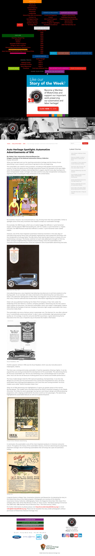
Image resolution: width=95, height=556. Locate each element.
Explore (18, 35)
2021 (41, 42)
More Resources (26, 66)
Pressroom (32, 6)
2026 (41, 32)
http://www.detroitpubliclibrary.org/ (47, 507)
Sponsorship (69, 21)
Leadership (32, 13)
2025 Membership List (69, 24)
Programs (50, 21)
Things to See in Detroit (18, 45)
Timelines (26, 68)
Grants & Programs (50, 12)
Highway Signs (63, 53)
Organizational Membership (69, 19)
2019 (41, 43)
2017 (41, 49)
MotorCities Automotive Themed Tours (18, 47)
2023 (41, 38)
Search (53, 53)
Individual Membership (68, 17)
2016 (41, 51)
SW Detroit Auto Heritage (59, 68)
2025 (41, 34)
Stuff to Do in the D (78, 68)
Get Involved (69, 23)
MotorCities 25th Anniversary (32, 15)
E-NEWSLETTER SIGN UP (30, 525)
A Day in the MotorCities (54, 71)
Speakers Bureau (32, 23)
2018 (41, 47)
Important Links (32, 21)
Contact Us (32, 17)
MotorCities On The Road (18, 53)
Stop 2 (41, 62)
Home (20, 24)
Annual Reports (32, 8)
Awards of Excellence (50, 24)
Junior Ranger (40, 56)
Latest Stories (41, 30)
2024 (41, 36)
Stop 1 (40, 61)
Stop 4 (40, 66)
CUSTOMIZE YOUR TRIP (30, 522)
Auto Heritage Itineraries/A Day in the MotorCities (18, 51)
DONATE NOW (13, 68)
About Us (32, 1)
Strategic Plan (32, 24)
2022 (41, 40)
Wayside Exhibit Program (18, 43)
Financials (32, 11)
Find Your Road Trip (18, 38)
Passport (18, 40)
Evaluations (32, 9)
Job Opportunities (32, 19)
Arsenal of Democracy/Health (18, 49)
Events (18, 42)
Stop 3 (41, 64)
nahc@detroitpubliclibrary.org (16, 509)
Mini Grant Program (50, 19)
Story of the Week (42, 28)
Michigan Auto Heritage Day (81, 53)
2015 (41, 53)
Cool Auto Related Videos (40, 68)
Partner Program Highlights (51, 23)
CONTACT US (30, 528)
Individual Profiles (26, 64)
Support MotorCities (68, 12)
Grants (50, 17)
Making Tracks (26, 60)
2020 (41, 45)
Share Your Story (37, 71)
